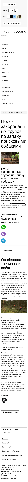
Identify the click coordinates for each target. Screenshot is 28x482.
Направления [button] (6, 87)
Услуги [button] (4, 60)
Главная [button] (5, 44)
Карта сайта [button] (6, 95)
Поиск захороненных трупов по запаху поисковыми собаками (13, 133)
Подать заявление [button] (8, 52)
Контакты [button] (5, 80)
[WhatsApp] (3, 227)
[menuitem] (14, 44)
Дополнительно (14, 23)
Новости (19, 112)
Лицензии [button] (5, 72)
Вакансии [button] (5, 56)
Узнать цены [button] (7, 250)
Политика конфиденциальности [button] (12, 455)
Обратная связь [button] (7, 91)
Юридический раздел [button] (9, 459)
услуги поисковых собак (17, 203)
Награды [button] (5, 64)
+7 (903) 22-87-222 (13, 34)
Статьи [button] (4, 76)
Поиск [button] (4, 99)
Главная (12, 112)
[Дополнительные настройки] (4, 23)
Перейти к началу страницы (11, 430)
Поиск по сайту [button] (7, 447)
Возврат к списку (11, 412)
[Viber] (3, 234)
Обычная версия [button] (7, 103)
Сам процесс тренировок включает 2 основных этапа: (13, 348)
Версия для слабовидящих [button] (11, 451)
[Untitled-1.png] (4, 400)
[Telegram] (3, 240)
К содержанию (10, 4)
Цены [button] (4, 48)
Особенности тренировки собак (12, 264)
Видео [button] (4, 68)
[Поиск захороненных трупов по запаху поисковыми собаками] (10, 158)
